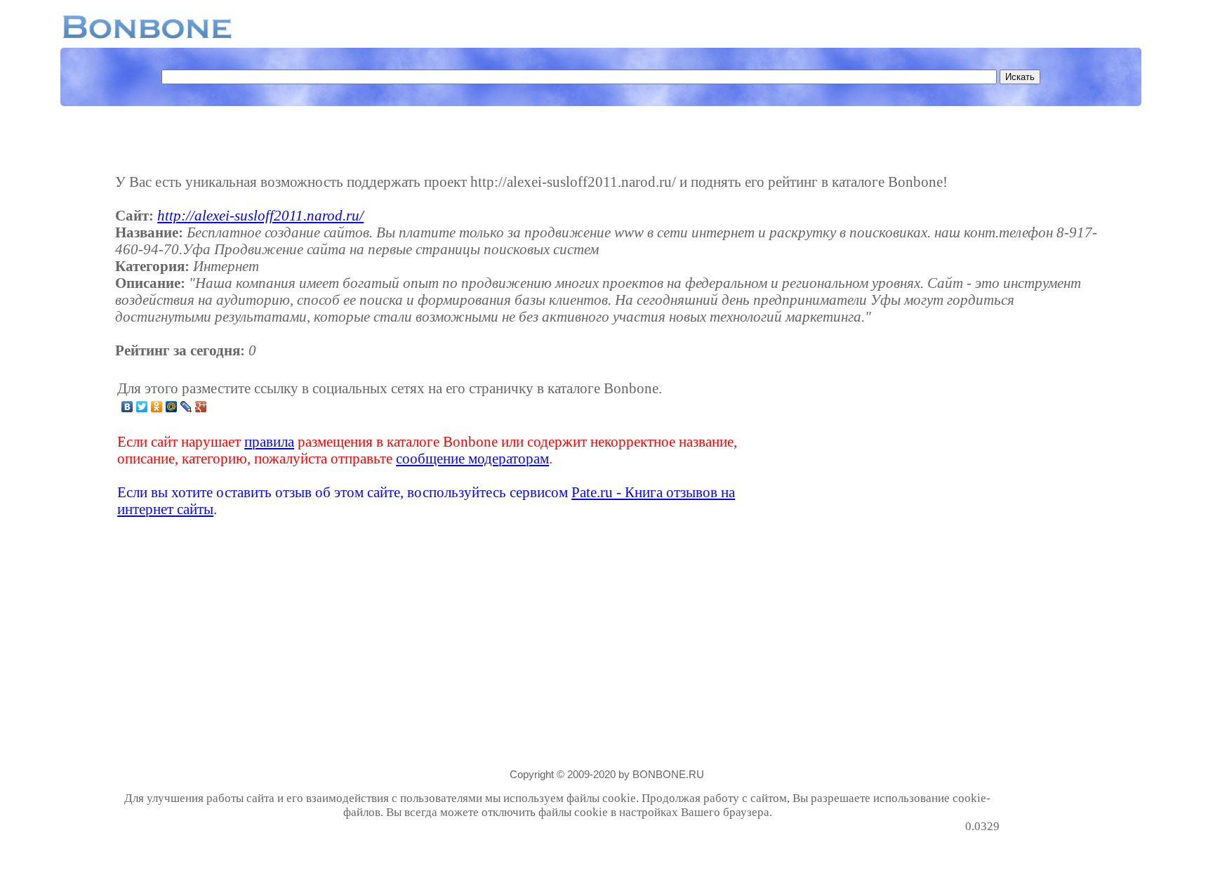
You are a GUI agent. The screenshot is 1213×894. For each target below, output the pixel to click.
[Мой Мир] (171, 406)
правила (269, 441)
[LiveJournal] (186, 406)
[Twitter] (142, 406)
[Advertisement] (888, 449)
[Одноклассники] (157, 406)
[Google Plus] (201, 406)
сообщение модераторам (472, 458)
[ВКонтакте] (127, 406)
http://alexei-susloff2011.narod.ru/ (260, 215)
